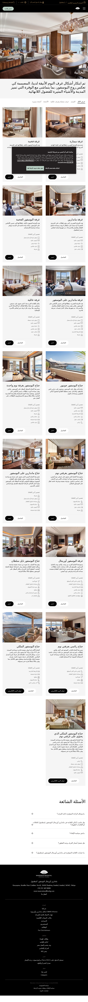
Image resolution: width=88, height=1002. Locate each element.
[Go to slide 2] (67, 135)
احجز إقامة (8, 9)
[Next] (50, 122)
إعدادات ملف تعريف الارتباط (52, 168)
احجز (52, 177)
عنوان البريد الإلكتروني (58, 691)
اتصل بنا (44, 894)
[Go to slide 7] (59, 640)
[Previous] (81, 122)
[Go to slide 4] (62, 135)
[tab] (81, 102)
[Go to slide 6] (61, 640)
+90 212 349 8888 (44, 888)
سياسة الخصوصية (62, 162)
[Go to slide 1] (69, 135)
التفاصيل (63, 177)
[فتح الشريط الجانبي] (84, 8)
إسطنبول (62, 2)
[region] (44, 160)
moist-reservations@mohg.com (44, 891)
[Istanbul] (77, 8)
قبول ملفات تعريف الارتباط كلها (35, 168)
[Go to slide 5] (61, 293)
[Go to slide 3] (64, 135)
